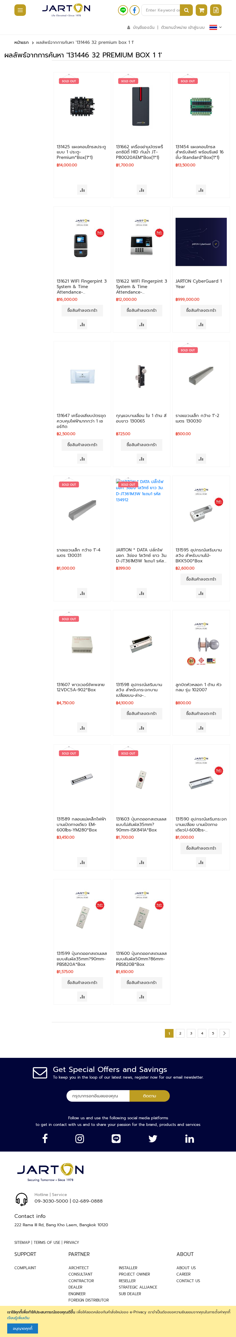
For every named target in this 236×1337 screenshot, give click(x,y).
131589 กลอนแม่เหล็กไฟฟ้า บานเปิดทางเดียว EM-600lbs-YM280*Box (81, 824)
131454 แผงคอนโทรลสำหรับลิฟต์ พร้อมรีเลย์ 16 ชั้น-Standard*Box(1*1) (200, 152)
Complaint (25, 1268)
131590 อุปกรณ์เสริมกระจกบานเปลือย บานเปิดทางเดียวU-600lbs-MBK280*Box (201, 827)
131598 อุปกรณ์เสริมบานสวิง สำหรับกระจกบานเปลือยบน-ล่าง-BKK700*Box (139, 692)
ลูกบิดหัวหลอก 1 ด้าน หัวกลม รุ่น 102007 (199, 687)
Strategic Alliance (138, 1287)
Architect (78, 1268)
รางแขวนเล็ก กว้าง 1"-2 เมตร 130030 (197, 418)
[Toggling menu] (17, 10)
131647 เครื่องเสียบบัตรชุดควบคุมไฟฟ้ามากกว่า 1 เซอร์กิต (81, 421)
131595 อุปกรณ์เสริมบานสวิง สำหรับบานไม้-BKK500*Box (199, 555)
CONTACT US (188, 1281)
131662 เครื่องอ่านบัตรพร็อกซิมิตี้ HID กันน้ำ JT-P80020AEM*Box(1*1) (139, 152)
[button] (82, 190)
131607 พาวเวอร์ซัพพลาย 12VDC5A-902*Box (80, 687)
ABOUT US (186, 1268)
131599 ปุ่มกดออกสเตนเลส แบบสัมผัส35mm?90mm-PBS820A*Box (82, 959)
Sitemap (22, 1242)
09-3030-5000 (51, 1201)
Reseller (127, 1281)
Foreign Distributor (88, 1300)
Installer (128, 1268)
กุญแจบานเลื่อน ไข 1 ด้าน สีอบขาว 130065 (141, 418)
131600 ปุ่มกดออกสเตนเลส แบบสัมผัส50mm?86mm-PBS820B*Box (141, 959)
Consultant (80, 1274)
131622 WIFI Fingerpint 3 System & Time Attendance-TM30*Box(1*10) (141, 289)
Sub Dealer (130, 1294)
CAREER (183, 1274)
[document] (118, 1321)
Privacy (71, 1242)
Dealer (75, 1287)
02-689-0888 (88, 1201)
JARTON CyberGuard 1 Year (199, 284)
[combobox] (167, 10)
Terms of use (47, 1242)
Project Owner (134, 1274)
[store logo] (66, 10)
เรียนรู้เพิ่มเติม (18, 1318)
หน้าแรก (21, 42)
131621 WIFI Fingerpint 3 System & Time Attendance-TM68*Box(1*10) (82, 289)
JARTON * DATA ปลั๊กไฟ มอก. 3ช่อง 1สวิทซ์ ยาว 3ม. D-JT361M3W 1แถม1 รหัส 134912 (141, 558)
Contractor (81, 1281)
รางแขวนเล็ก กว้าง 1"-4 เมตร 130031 (78, 553)
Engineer (76, 1294)
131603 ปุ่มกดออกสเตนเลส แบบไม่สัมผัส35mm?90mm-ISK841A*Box (141, 824)
